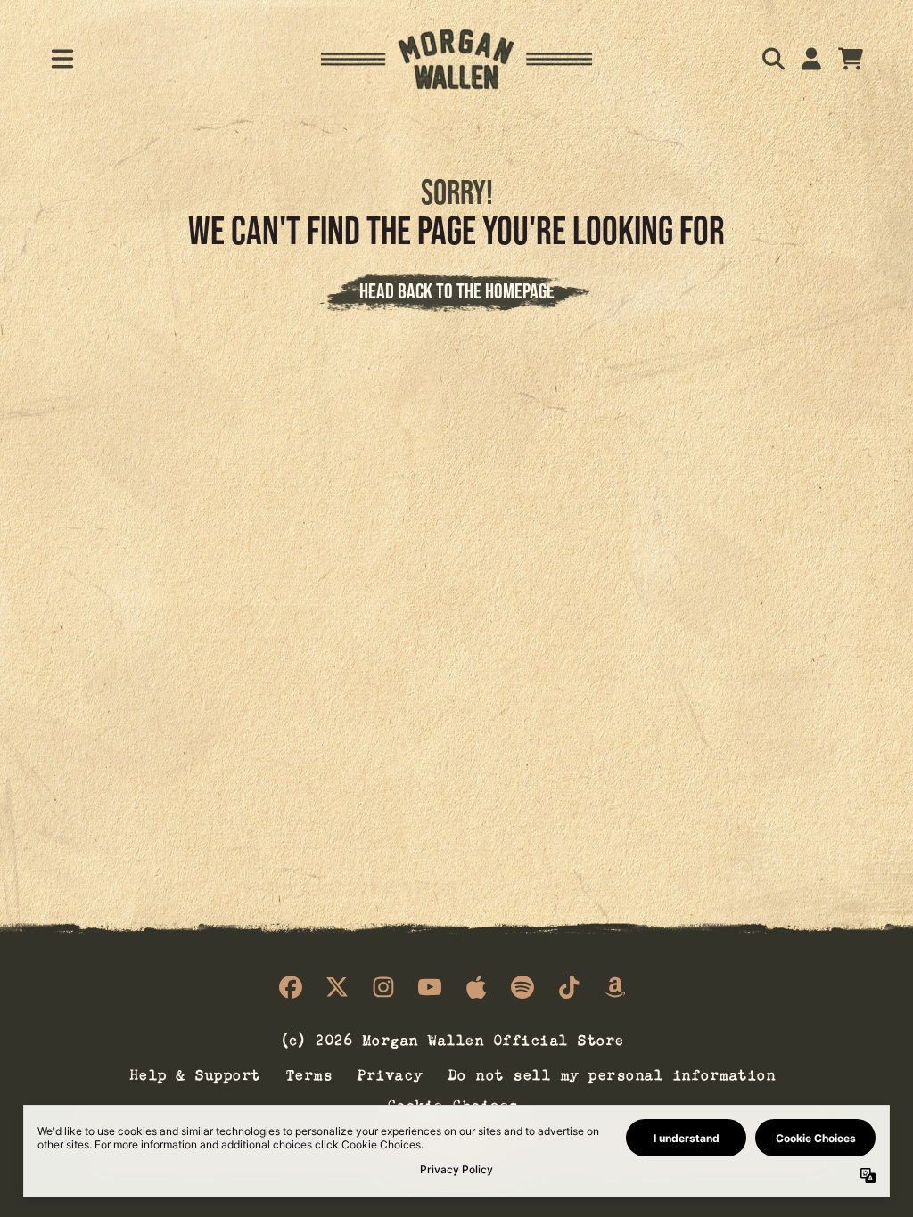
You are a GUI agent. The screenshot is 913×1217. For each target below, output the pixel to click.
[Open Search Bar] (772, 58)
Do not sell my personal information (612, 1072)
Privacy (391, 1072)
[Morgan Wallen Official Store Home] (456, 59)
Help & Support (195, 1072)
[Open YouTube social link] (429, 987)
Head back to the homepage (457, 291)
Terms (309, 1072)
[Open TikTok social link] (568, 987)
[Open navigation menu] (62, 58)
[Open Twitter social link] (337, 987)
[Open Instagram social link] (383, 987)
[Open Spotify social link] (522, 987)
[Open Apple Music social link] (476, 987)
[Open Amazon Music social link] (615, 987)
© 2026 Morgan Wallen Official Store (453, 1038)
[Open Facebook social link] (290, 987)
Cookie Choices (453, 1103)
